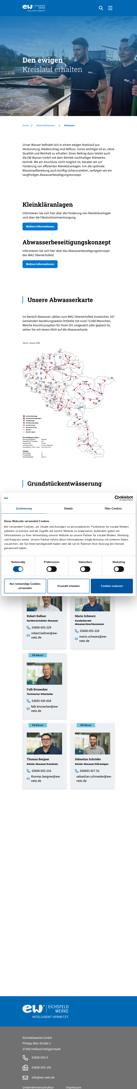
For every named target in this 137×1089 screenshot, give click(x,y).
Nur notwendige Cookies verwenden (25, 586)
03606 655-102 (41, 1067)
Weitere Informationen (40, 226)
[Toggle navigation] (110, 8)
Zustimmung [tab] (24, 508)
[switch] (52, 569)
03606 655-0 (39, 1057)
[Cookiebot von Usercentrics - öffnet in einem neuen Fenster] (117, 498)
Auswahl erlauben (68, 585)
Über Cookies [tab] (113, 508)
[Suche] (101, 8)
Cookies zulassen (112, 585)
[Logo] (59, 8)
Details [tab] (68, 508)
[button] (68, 400)
